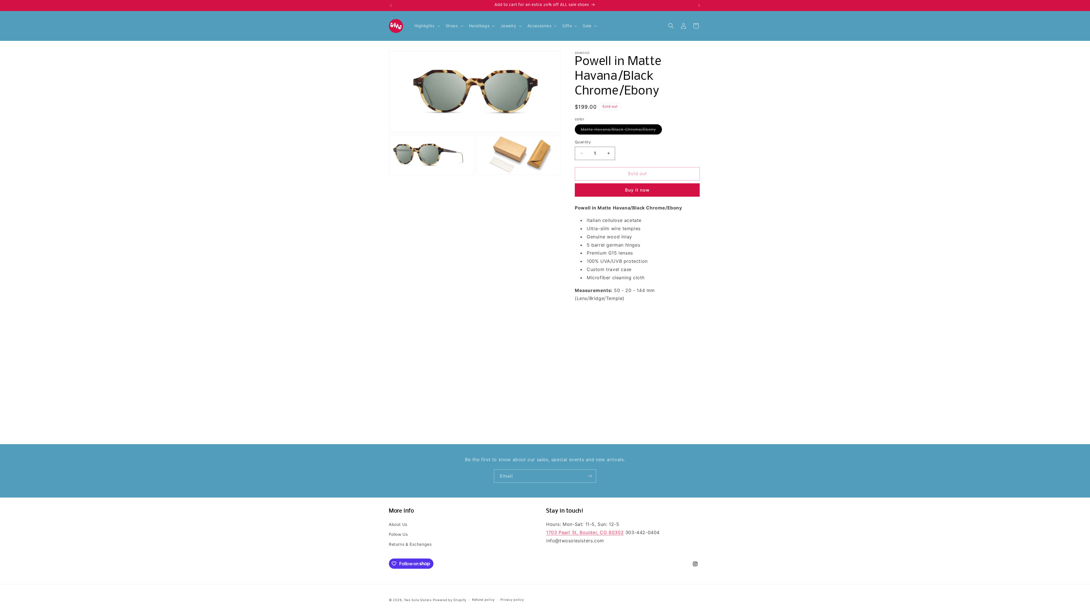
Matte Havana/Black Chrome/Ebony (621, 131)
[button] (426, 26)
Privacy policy (512, 600)
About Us (398, 524)
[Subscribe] (589, 476)
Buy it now (637, 190)
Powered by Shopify (450, 600)
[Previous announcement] (391, 5)
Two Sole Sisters (418, 600)
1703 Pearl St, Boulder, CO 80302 (585, 532)
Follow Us (398, 534)
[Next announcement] (699, 5)
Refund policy (483, 600)
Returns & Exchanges (410, 544)
